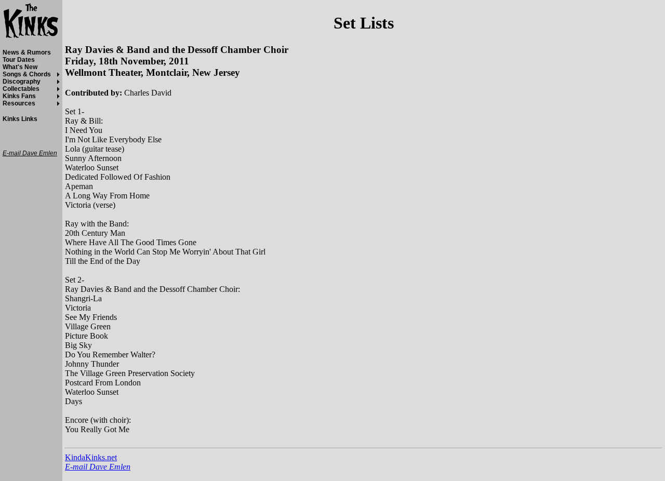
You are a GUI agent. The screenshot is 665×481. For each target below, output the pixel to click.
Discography (22, 81)
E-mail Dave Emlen (97, 466)
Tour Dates (19, 59)
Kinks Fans (19, 96)
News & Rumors (27, 52)
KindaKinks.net (91, 457)
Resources (19, 103)
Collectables (21, 88)
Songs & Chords (27, 74)
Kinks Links (20, 119)
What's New (20, 67)
